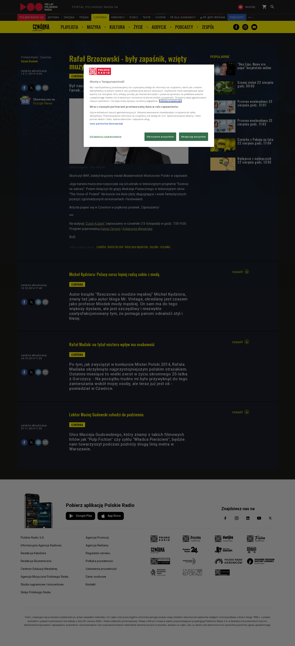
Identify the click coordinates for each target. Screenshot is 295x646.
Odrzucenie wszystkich (160, 136)
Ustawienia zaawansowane (105, 136)
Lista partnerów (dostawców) (106, 123)
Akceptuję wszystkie (193, 136)
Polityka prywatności (170, 101)
